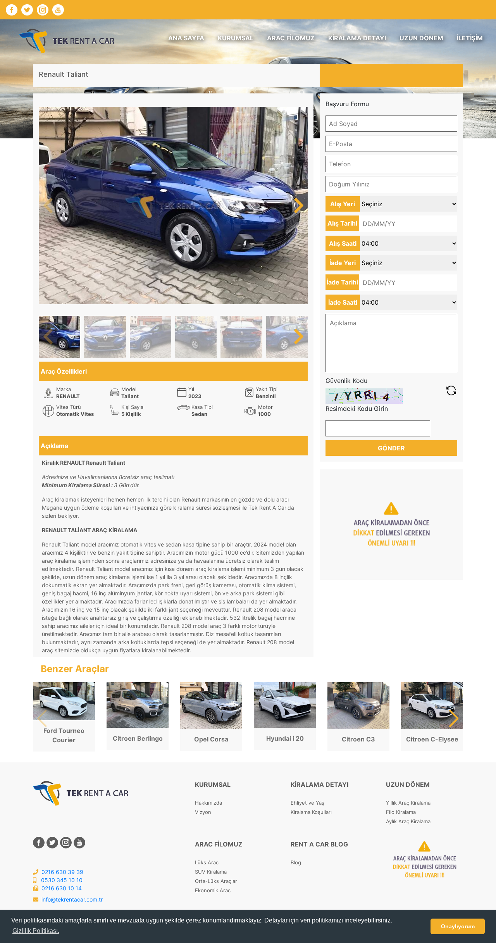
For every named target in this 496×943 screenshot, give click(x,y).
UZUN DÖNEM (421, 38)
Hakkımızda (208, 803)
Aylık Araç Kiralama (408, 821)
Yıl (191, 389)
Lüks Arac (207, 862)
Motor (265, 407)
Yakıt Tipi (266, 389)
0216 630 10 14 (61, 888)
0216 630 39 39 (61, 872)
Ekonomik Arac (213, 890)
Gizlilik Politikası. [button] (35, 930)
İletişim (470, 38)
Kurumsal (235, 38)
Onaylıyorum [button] (458, 926)
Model (128, 389)
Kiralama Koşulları (311, 812)
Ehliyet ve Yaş (307, 803)
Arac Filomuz (291, 38)
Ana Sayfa (186, 38)
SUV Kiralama (211, 872)
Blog (296, 862)
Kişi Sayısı (133, 407)
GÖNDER (391, 448)
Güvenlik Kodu (346, 380)
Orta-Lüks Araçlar (216, 881)
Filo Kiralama (401, 812)
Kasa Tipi (202, 407)
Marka (63, 389)
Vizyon (203, 812)
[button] (298, 205)
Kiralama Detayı (357, 38)
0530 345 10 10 (61, 880)
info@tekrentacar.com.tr (72, 899)
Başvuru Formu (347, 104)
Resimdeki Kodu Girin (357, 408)
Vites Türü (68, 407)
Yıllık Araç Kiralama (408, 803)
